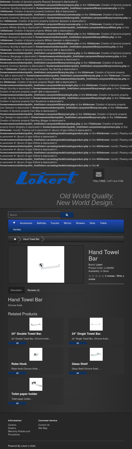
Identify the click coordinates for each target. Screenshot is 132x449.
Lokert (99, 264)
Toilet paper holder (24, 394)
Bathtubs (41, 223)
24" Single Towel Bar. (86, 333)
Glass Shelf (80, 364)
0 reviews (110, 275)
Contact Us (44, 424)
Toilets (103, 223)
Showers (80, 223)
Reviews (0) (34, 290)
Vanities (17, 229)
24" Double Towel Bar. (26, 333)
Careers (12, 424)
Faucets (55, 223)
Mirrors (67, 223)
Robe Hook (19, 364)
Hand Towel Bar (31, 239)
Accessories (26, 223)
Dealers (12, 428)
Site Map (42, 428)
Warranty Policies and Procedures (19, 433)
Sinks (92, 223)
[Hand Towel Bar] (46, 264)
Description (16, 290)
